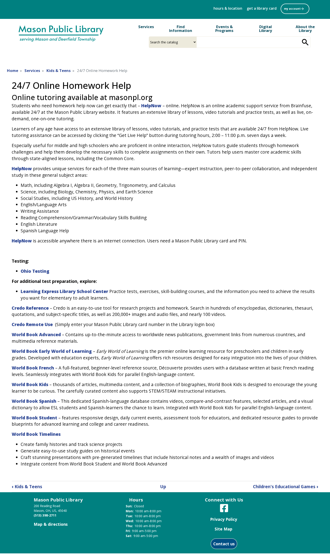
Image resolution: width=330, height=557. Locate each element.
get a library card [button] (262, 8)
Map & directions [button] (51, 524)
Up (163, 486)
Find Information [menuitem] (180, 28)
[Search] (305, 42)
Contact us (224, 543)
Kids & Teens (58, 70)
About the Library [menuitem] (305, 28)
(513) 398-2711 (45, 515)
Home (12, 70)
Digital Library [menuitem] (265, 28)
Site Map (223, 529)
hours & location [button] (227, 8)
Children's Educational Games (285, 486)
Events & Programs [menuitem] (224, 28)
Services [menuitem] (146, 26)
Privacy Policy (223, 519)
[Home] (61, 33)
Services (32, 70)
